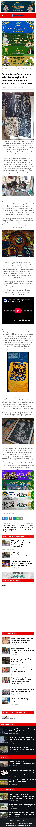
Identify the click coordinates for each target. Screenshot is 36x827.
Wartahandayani (17, 823)
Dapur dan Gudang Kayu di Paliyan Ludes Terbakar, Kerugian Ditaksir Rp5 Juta (22, 739)
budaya (8, 513)
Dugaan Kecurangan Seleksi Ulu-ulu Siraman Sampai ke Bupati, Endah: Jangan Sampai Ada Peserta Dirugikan (22, 681)
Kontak (24, 820)
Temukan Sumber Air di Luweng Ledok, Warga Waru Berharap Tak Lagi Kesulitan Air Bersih (22, 670)
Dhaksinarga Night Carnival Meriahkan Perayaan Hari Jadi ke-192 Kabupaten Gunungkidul (22, 563)
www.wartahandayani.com (22, 825)
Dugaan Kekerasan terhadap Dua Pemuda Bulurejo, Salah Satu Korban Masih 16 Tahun (22, 640)
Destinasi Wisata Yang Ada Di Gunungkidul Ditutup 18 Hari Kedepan (22, 762)
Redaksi (18, 820)
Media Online (7, 87)
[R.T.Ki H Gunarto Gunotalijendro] (18, 55)
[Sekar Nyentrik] (18, 509)
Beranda (4, 67)
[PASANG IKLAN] (18, 578)
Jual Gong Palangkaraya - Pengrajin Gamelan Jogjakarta (21, 554)
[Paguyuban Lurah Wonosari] (18, 479)
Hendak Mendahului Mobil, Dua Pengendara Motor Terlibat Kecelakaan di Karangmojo (21, 700)
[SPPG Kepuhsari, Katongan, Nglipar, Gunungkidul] (18, 499)
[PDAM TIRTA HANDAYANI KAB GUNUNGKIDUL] (18, 32)
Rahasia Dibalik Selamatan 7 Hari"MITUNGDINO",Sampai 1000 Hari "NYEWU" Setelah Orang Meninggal (21, 796)
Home (12, 820)
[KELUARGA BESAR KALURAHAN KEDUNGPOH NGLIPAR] (18, 489)
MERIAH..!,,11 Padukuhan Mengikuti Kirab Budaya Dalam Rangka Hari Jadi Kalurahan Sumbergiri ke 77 (21, 544)
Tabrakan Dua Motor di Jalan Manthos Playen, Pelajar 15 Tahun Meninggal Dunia (22, 650)
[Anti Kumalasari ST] (18, 45)
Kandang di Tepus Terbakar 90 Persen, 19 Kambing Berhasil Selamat (22, 730)
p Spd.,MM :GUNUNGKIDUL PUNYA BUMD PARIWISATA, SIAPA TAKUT (22, 781)
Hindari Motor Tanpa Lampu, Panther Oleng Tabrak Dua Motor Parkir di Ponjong (22, 660)
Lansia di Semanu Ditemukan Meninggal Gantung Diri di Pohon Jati (21, 748)
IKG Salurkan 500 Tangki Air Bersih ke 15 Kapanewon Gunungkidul (22, 690)
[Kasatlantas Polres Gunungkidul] (18, 65)
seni (9, 67)
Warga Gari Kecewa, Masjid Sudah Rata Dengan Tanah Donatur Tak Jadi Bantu (22, 805)
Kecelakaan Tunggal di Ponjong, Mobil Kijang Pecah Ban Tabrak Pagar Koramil (22, 813)
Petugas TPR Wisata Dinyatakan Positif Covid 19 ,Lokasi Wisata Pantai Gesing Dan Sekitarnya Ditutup (22, 772)
